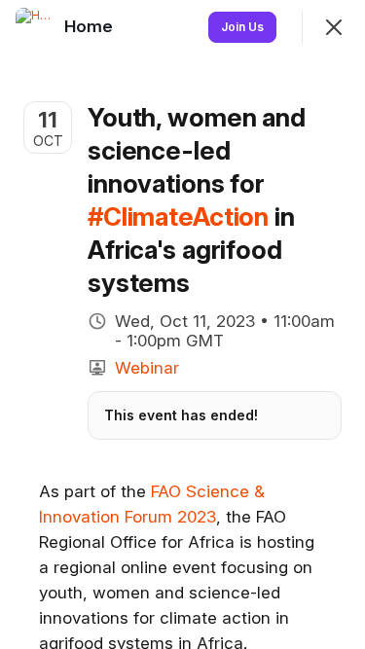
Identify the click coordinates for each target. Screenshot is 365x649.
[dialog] (182, 324)
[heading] (90, 26)
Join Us (242, 26)
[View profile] (35, 27)
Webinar (147, 368)
